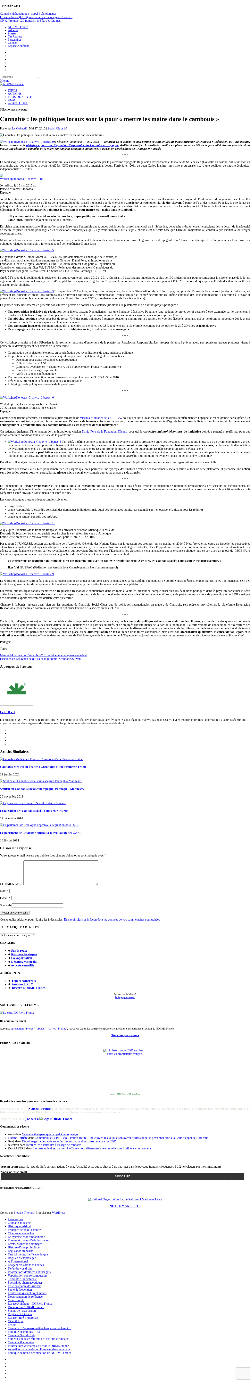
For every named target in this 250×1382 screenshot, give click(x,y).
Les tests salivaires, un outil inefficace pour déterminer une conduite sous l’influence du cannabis (92, 1148)
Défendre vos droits (20, 1268)
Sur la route (19, 950)
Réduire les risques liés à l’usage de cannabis (53, 1144)
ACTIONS (15, 93)
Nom (4, 890)
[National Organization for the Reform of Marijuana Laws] (125, 1199)
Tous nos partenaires (125, 1035)
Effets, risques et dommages (25, 1243)
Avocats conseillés (22, 965)
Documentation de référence (25, 1296)
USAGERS (15, 100)
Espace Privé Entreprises (23, 1317)
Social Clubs (55, 128)
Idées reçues (15, 1219)
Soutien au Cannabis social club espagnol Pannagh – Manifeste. (42, 788)
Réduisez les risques (24, 954)
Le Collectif (19, 128)
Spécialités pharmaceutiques (25, 1282)
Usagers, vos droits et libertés (26, 1265)
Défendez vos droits (24, 961)
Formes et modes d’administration (28, 1240)
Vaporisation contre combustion (27, 1275)
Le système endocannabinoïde (26, 1236)
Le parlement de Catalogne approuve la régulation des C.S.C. (40, 832)
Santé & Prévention (20, 1289)
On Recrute (15, 36)
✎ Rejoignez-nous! (125, 997)
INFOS (12, 90)
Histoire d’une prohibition (24, 1247)
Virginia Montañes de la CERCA (100, 417)
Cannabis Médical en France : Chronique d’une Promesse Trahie (43, 766)
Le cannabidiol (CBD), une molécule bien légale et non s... (36, 17)
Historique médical (19, 1226)
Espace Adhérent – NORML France (30, 1303)
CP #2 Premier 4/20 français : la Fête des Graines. (30, 20)
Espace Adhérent (18, 45)
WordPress (58, 1212)
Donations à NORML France (26, 1307)
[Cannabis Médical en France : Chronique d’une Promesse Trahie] (41, 759)
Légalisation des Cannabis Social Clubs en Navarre (34, 810)
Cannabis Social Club (21, 1335)
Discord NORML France (28, 987)
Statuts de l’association (22, 1310)
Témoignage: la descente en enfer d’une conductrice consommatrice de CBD (69, 1141)
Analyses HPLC (22, 984)
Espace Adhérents (24, 980)
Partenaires (14, 39)
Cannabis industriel (19, 1222)
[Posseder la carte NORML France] (17, 1012)
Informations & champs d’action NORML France (38, 1345)
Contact (12, 42)
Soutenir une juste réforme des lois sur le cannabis (38, 1338)
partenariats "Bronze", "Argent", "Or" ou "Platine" (39, 1028)
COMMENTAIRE (11, 884)
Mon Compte (16, 1300)
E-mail (5, 898)
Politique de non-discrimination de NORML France (39, 1352)
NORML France (18, 27)
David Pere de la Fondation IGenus (104, 431)
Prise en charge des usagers (24, 1286)
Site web (5, 905)
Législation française (20, 1251)
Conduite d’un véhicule (22, 1279)
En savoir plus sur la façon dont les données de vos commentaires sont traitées (112, 919)
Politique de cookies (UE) (24, 1331)
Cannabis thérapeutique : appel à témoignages (28, 13)
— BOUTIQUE (18, 103)
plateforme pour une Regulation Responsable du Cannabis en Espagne (72, 145)
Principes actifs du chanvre (24, 1229)
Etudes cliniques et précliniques (27, 1293)
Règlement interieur (20, 1314)
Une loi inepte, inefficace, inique (28, 1254)
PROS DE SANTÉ (20, 96)
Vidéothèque (15, 1321)
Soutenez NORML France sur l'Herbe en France (125, 1094)
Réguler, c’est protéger (22, 1258)
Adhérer (13, 30)
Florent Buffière (18, 1137)
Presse (12, 33)
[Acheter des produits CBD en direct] (125, 1070)
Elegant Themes (24, 1212)
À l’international (18, 1261)
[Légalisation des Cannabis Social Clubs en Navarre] (33, 803)
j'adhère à (32, 1119)
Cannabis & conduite (21, 1342)
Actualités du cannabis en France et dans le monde (39, 1349)
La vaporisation (21, 958)
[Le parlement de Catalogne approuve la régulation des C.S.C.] (39, 825)
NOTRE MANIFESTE (125, 1206)
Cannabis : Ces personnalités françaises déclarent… (39, 1328)
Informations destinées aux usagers (29, 1272)
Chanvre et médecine (21, 1233)
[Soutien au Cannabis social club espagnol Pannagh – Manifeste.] (41, 781)
